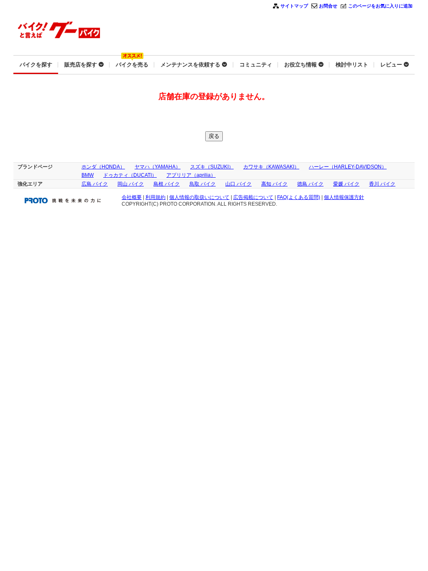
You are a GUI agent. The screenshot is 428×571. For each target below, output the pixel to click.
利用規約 (155, 197)
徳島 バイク (310, 184)
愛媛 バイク (346, 184)
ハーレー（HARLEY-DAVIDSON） (348, 167)
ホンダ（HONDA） (103, 167)
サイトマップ (294, 5)
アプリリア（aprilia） (191, 175)
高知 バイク (274, 184)
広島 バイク (95, 184)
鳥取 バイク (202, 184)
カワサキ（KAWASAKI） (271, 167)
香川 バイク (382, 184)
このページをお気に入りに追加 (380, 5)
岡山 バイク (130, 184)
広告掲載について (253, 197)
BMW (88, 175)
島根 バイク (166, 184)
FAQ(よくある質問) (298, 197)
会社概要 (132, 197)
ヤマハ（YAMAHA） (158, 167)
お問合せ (328, 5)
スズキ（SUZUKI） (212, 167)
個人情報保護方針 (344, 197)
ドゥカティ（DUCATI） (130, 175)
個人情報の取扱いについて (199, 197)
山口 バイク (238, 184)
